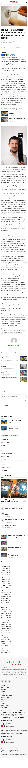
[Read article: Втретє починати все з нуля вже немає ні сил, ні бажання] (23, 379)
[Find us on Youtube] (9, 681)
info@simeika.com (19, 677)
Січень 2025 (4, 607)
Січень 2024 (4, 633)
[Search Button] (26, 2)
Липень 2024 (4, 620)
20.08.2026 (15, 380)
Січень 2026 (4, 581)
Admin (5, 368)
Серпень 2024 (5, 617)
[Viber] (11, 55)
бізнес (6, 330)
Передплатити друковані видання (9, 435)
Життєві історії (5, 442)
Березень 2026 (5, 577)
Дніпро (11, 330)
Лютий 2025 (4, 605)
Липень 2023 (4, 645)
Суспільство (4, 439)
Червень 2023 (4, 648)
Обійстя (3, 462)
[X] (5, 55)
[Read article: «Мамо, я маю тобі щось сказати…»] (4, 422)
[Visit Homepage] (14, 2)
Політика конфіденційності (7, 751)
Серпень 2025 (4, 592)
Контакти (18, 748)
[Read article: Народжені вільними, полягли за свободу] (4, 113)
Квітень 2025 (4, 600)
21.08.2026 (11, 121)
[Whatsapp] (8, 55)
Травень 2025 (4, 598)
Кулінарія (3, 459)
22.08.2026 (11, 115)
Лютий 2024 (4, 630)
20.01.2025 (18, 47)
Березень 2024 (5, 628)
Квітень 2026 (4, 575)
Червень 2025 (4, 596)
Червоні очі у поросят (10, 525)
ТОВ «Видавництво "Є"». (12, 754)
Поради (3, 464)
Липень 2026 (4, 568)
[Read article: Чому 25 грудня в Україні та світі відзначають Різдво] (14, 488)
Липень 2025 (4, 594)
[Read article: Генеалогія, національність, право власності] (4, 119)
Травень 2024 (4, 624)
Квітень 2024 (4, 626)
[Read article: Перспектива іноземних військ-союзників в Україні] (4, 428)
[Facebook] (2, 55)
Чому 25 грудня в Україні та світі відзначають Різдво (10, 501)
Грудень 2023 (4, 635)
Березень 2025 (5, 602)
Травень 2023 (4, 650)
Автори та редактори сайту (7, 748)
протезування (18, 332)
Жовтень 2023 (5, 639)
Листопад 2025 (5, 585)
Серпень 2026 (4, 566)
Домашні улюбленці (6, 453)
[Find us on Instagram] (6, 681)
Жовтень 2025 (5, 587)
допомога (17, 330)
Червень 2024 (4, 622)
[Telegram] (13, 55)
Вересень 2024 (5, 615)
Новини (3, 448)
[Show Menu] (1, 2)
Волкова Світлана (8, 47)
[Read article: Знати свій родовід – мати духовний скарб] (23, 373)
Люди (2, 450)
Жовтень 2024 (5, 613)
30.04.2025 (11, 430)
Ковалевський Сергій (7, 332)
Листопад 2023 (5, 637)
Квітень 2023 (4, 652)
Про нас (3, 750)
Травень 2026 (4, 572)
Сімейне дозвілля (5, 467)
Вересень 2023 (5, 641)
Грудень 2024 (4, 609)
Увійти (25, 391)
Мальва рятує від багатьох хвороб (13, 508)
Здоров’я (3, 445)
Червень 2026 (4, 570)
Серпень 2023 (4, 643)
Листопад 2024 (5, 611)
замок (23, 330)
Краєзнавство (5, 456)
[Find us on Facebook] (2, 681)
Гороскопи (4, 470)
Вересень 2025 (5, 590)
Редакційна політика (11, 750)
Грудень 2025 (4, 583)
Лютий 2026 (4, 579)
